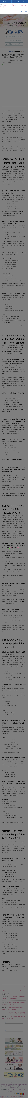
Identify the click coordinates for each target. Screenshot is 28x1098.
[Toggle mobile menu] (24, 11)
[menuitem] (6, 1)
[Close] (14, 550)
